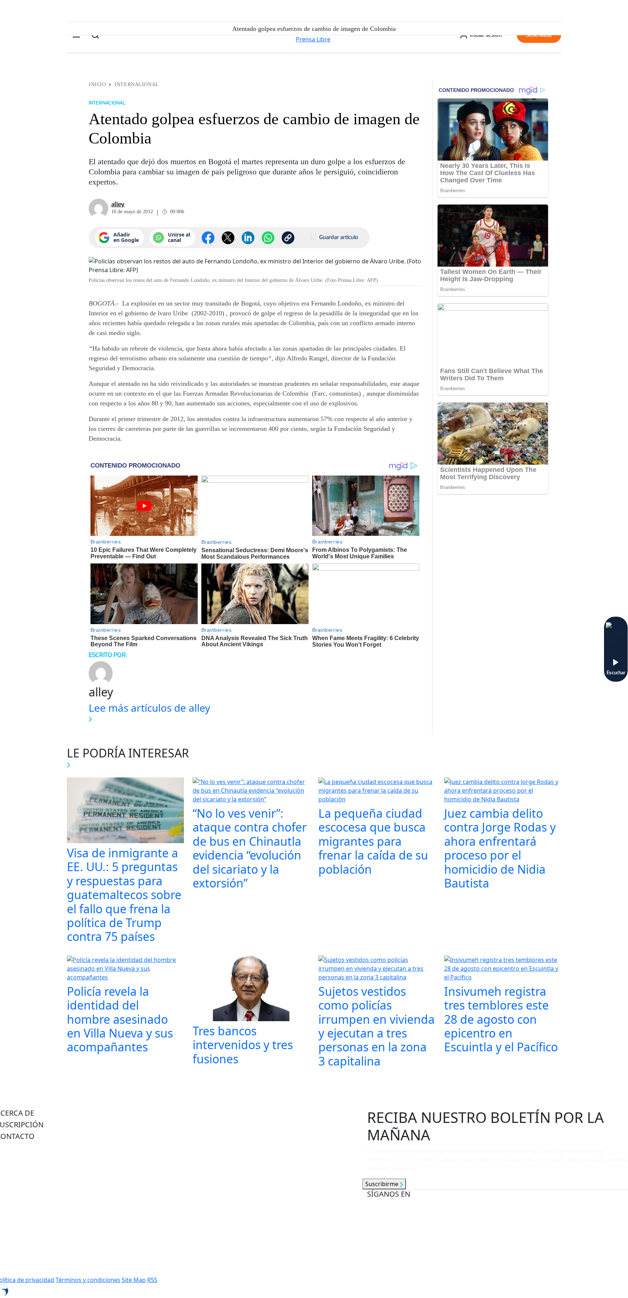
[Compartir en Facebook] (208, 237)
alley (118, 204)
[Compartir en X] (228, 237)
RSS (152, 1280)
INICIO (97, 84)
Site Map (134, 1280)
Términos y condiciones (88, 1280)
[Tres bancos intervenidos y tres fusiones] (251, 989)
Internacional (136, 84)
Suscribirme (382, 1184)
